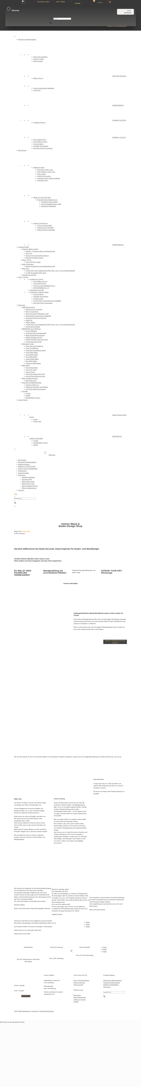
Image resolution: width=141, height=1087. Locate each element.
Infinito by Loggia (38, 59)
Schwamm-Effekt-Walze (33, 363)
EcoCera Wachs (38, 144)
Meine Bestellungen (80, 997)
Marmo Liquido (38, 61)
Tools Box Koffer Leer (32, 385)
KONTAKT (25, 996)
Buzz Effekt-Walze (31, 357)
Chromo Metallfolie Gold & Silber (51, 204)
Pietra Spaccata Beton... (40, 57)
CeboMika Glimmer (39, 122)
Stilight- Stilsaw (30, 322)
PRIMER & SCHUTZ (119, 137)
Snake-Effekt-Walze (32, 355)
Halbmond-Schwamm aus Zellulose (37, 387)
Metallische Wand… (24, 464)
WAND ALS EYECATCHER (42, 197)
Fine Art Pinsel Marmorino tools (35, 376)
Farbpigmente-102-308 (29, 275)
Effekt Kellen (26, 365)
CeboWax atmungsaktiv (40, 146)
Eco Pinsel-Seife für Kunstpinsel (36, 389)
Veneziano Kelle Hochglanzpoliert (36, 333)
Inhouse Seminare (79, 982)
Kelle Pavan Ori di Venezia (34, 309)
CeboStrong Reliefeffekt (48, 206)
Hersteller (25, 391)
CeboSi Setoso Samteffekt (45, 227)
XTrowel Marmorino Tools (34, 342)
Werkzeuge (25, 268)
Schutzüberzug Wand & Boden (39, 292)
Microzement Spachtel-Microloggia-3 (37, 255)
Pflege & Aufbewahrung (29, 488)
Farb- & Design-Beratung (81, 980)
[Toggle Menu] (15, 36)
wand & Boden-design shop (115, 642)
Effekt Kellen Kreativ (28, 481)
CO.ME (28, 393)
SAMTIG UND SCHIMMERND (28, 469)
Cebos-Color (37, 421)
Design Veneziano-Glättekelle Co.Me (37, 314)
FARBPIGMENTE (118, 105)
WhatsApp (15, 10)
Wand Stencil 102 (31, 380)
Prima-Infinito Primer (39, 139)
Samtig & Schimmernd (40, 223)
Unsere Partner (23, 400)
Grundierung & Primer (36, 279)
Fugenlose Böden (23, 247)
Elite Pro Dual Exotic (32, 311)
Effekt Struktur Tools (28, 484)
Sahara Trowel (30, 372)
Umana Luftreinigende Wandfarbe (43, 88)
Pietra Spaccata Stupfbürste (34, 346)
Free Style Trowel (31, 370)
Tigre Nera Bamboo (32, 367)
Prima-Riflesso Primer (40, 142)
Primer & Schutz (23, 277)
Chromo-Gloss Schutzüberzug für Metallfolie (47, 301)
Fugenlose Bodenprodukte (111, 982)
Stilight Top (29, 320)
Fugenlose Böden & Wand (30, 249)
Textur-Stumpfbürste (32, 348)
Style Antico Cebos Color (45, 170)
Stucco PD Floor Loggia (33, 262)
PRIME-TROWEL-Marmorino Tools (37, 339)
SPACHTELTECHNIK (119, 76)
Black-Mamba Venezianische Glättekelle (38, 316)
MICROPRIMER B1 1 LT (41, 288)
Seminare (21, 490)
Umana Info (37, 90)
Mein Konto (77, 995)
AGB (15, 1011)
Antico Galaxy (41, 174)
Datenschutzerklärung (47, 1011)
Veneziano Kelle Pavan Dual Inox (36, 318)
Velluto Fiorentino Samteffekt (46, 230)
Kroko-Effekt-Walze (32, 352)
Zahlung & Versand (79, 999)
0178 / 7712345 (60, 1)
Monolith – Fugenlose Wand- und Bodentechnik (40, 251)
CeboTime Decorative (44, 176)
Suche (51, 18)
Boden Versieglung (27, 264)
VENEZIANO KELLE (28, 307)
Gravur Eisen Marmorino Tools (35, 374)
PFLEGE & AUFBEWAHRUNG (31, 383)
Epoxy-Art (29, 253)
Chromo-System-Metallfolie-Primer (44, 286)
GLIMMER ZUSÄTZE (119, 120)
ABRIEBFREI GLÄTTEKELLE (31, 329)
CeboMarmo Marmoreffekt (49, 202)
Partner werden (78, 985)
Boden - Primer (26, 260)
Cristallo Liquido (38, 299)
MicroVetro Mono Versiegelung (42, 148)
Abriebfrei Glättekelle (28, 477)
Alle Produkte (128, 12)
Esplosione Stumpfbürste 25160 (36, 350)
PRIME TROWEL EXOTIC (34, 337)
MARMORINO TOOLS (33, 398)
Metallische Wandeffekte (111, 985)
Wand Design (22, 150)
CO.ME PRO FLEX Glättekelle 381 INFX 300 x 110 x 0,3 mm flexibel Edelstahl (50, 270)
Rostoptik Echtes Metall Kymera (47, 200)
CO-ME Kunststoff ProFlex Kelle (36, 273)
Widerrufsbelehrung (24, 1011)
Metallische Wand (38, 167)
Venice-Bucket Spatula (33, 327)
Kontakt (77, 3)
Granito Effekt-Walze (32, 359)
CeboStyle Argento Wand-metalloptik (48, 178)
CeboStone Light (42, 180)
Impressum (35, 1011)
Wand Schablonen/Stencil (30, 378)
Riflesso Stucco (38, 78)
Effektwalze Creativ (28, 344)
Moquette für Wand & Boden (34, 258)
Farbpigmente (22, 471)
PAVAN (28, 395)
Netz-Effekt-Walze (31, 361)
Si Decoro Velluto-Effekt (44, 225)
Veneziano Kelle (27, 479)
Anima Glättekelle (31, 331)
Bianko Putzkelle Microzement (35, 335)
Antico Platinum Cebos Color (46, 172)
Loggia (35, 419)
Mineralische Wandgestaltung (27, 39)
